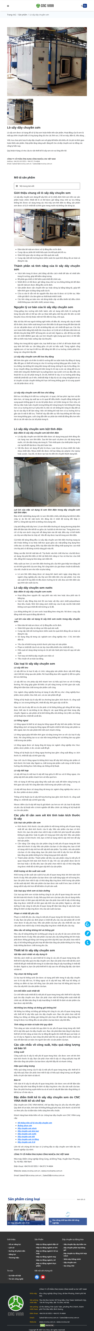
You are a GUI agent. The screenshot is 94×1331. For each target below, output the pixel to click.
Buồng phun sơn (25, 1125)
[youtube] (43, 1277)
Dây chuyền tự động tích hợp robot (75, 1254)
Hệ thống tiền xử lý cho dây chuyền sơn (35, 1123)
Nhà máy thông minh (72, 1259)
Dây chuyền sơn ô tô (26, 1142)
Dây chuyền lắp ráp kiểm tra (75, 1244)
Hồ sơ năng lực (15, 1244)
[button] (8, 5)
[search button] (82, 6)
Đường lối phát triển (17, 1251)
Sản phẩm (22, 14)
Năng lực (12, 1254)
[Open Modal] (85, 6)
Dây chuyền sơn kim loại (28, 1131)
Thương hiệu (14, 1258)
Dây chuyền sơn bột (26, 1136)
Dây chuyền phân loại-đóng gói (74, 1249)
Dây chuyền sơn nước (27, 1134)
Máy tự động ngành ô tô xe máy (47, 1252)
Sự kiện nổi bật (15, 1275)
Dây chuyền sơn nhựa (27, 1128)
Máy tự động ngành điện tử (47, 1244)
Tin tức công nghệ (16, 1279)
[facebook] (37, 1277)
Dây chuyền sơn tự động (28, 1139)
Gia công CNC (69, 1266)
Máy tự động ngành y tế (45, 1260)
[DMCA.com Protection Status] (47, 1325)
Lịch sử (11, 1248)
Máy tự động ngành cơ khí (46, 1248)
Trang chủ (11, 14)
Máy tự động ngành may (46, 1257)
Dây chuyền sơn (70, 1262)
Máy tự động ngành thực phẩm (46, 1264)
